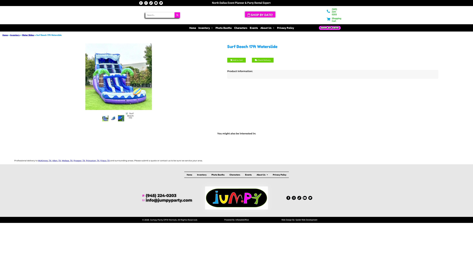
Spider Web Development (306, 220)
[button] (330, 28)
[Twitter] (161, 3)
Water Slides (28, 35)
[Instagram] (146, 3)
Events (254, 27)
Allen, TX (56, 160)
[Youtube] (156, 3)
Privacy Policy (285, 27)
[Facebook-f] (141, 3)
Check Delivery (264, 60)
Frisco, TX (105, 160)
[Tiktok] (151, 3)
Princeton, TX (92, 160)
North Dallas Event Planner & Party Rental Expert (241, 2)
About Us (265, 27)
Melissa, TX (67, 160)
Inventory (204, 27)
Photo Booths (224, 27)
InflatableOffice (242, 220)
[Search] (177, 15)
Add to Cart (237, 60)
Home (192, 27)
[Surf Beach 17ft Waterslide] (105, 118)
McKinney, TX (44, 160)
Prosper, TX (79, 160)
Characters (240, 27)
